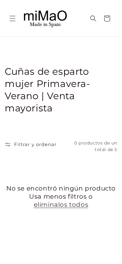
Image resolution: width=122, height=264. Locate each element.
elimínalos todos (61, 204)
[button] (12, 18)
